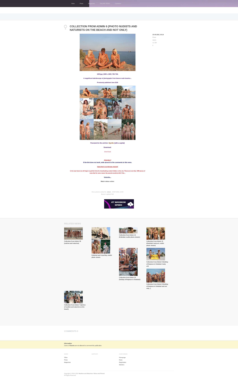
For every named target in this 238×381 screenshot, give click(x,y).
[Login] (171, 3)
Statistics (121, 364)
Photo (81, 3)
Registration (122, 362)
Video (73, 3)
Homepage (122, 357)
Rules (120, 360)
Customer (118, 3)
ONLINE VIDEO (105, 3)
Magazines (91, 3)
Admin (154, 40)
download (107, 151)
